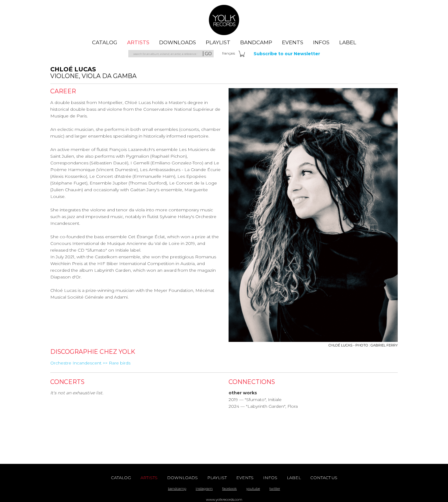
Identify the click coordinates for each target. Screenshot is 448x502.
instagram (204, 488)
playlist (218, 42)
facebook (229, 488)
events (292, 42)
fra (228, 53)
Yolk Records (224, 20)
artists (138, 42)
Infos (321, 42)
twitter (274, 488)
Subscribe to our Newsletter (287, 53)
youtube (253, 488)
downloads (177, 42)
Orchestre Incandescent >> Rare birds (90, 363)
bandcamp (177, 488)
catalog (104, 42)
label (347, 42)
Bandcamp (256, 42)
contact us (323, 477)
